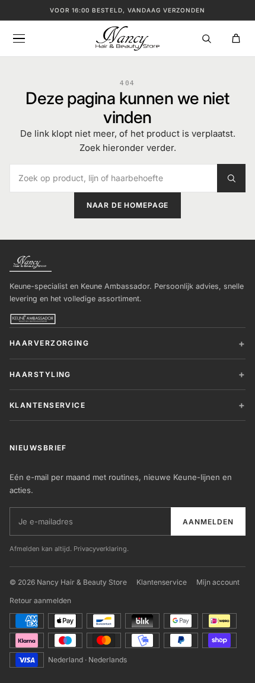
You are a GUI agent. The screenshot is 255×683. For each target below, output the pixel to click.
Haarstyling (40, 374)
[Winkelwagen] (236, 38)
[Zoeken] (206, 38)
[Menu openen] (19, 38)
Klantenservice (47, 405)
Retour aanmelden (40, 600)
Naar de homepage (127, 205)
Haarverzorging (49, 343)
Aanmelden (208, 521)
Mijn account (218, 582)
